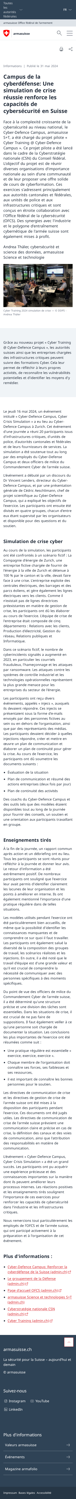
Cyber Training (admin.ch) (28, 1320)
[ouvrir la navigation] (69, 33)
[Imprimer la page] (61, 49)
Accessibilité (44, 1493)
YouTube (42, 1401)
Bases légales (27, 1493)
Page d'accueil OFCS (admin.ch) (33, 1290)
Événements (15, 1457)
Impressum (10, 1493)
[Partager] (70, 49)
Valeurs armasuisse (21, 1445)
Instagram (17, 1401)
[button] (68, 1342)
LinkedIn (16, 1409)
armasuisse (21, 34)
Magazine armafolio (21, 1469)
